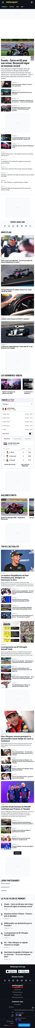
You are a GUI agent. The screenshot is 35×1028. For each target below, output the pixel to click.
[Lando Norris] (7, 452)
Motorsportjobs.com (17, 992)
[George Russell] (7, 460)
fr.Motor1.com (17, 989)
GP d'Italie (10, 408)
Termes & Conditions (12, 1021)
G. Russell (12, 460)
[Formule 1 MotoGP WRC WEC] (17, 404)
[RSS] (30, 226)
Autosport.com (17, 994)
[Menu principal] (3, 2)
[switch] (30, 433)
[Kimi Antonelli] (7, 456)
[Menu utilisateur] (31, 2)
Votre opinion (17, 1004)
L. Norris (11, 452)
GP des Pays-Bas (14, 443)
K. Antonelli (12, 456)
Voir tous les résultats (25, 465)
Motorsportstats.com (17, 997)
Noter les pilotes (10, 464)
